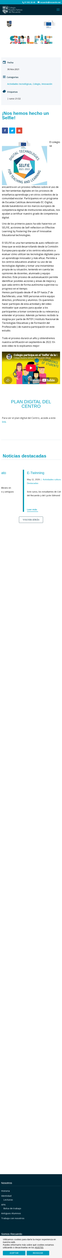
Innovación (47, 83)
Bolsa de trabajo (12, 1208)
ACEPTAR (14, 1253)
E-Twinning (24, 473)
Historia (5, 1190)
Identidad (6, 1195)
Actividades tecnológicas (19, 83)
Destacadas (21, 483)
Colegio (36, 83)
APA (3, 1204)
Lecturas (8, 1199)
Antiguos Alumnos (11, 1213)
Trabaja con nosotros (12, 1218)
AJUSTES (39, 1247)
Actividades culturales (42, 479)
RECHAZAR (38, 1253)
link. (4, 421)
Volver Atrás (31, 520)
